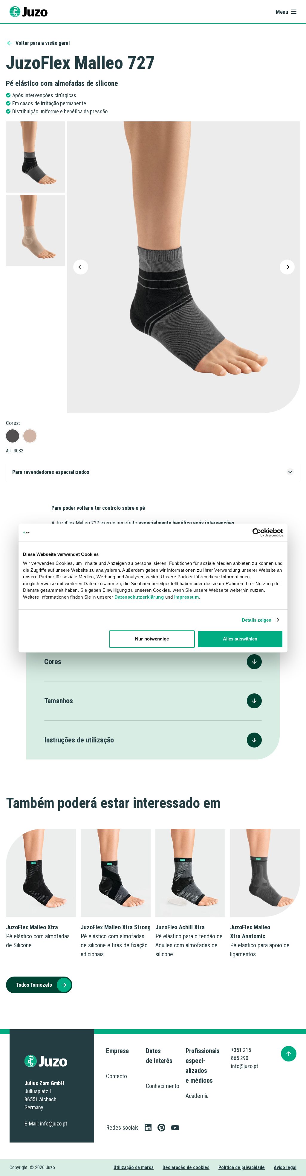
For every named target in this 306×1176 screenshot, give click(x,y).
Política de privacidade (241, 1167)
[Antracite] (12, 436)
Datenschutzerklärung (139, 597)
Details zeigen (256, 620)
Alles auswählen (240, 638)
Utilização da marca (134, 1167)
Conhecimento (162, 1086)
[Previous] (80, 267)
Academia (197, 1095)
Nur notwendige (152, 638)
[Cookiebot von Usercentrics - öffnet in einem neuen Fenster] (257, 532)
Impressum (186, 597)
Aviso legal (285, 1167)
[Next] (287, 267)
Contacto (116, 1076)
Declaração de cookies (186, 1167)
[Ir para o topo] (288, 1053)
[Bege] (29, 436)
